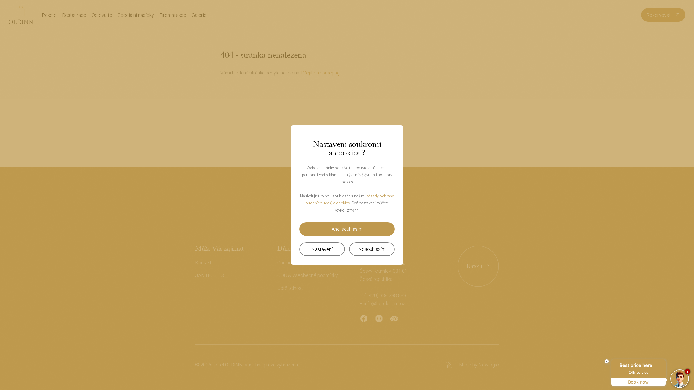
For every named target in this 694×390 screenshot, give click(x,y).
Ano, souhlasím (347, 229)
